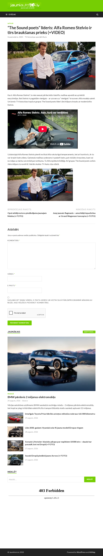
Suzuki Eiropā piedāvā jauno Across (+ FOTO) (46, 455)
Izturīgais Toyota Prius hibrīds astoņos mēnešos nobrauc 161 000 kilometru (60, 414)
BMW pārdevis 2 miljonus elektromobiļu (32, 397)
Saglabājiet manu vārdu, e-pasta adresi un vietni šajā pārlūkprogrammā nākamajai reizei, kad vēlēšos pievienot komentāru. (50, 301)
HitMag (92, 552)
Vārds (11, 274)
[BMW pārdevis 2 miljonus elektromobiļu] (51, 338)
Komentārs (14, 240)
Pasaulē (11, 394)
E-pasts (12, 286)
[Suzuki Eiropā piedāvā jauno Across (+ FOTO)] (15, 456)
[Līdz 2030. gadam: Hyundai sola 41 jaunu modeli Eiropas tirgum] (15, 428)
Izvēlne (12, 14)
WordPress (81, 552)
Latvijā (10, 23)
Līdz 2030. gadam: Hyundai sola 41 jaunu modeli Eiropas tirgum (54, 428)
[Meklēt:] (51, 479)
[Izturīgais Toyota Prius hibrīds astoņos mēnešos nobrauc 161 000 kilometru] (15, 414)
